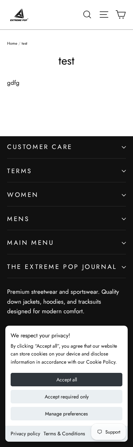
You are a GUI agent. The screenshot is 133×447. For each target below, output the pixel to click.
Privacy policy (25, 433)
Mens (18, 219)
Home (12, 43)
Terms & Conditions (64, 433)
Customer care (40, 146)
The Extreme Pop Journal (62, 266)
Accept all (66, 379)
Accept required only (67, 396)
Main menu (30, 242)
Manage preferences (66, 413)
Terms (19, 171)
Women (23, 194)
